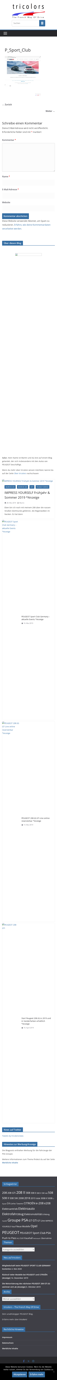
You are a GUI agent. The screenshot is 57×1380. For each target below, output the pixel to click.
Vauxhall (28, 1238)
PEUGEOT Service (42, 487)
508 (50, 1193)
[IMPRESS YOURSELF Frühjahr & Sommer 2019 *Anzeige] (28, 481)
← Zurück (7, 104)
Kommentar (9, 140)
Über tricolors (20, 473)
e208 (47, 1203)
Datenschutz (8, 1343)
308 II (33, 1192)
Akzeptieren (20, 1374)
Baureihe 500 (22, 487)
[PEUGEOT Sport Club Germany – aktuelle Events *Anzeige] (10, 620)
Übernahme (46, 1238)
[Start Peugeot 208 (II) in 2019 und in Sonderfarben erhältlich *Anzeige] (10, 1023)
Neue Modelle (23, 1226)
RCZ (18, 1238)
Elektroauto (26, 1208)
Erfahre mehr (36, 1374)
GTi (35, 1220)
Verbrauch (36, 1238)
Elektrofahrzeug (13, 1214)
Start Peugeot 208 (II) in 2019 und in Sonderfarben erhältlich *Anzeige (36, 1021)
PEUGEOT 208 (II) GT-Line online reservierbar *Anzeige (35, 819)
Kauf (14, 1226)
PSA (48, 1233)
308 (28, 1193)
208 (4, 1193)
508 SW (14, 1198)
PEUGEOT (10, 1232)
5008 (50, 1198)
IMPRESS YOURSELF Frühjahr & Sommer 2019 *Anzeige (27, 495)
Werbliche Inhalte (10, 1162)
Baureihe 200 (10, 487)
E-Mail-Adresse (10, 189)
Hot (31, 487)
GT (30, 1220)
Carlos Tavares (16, 1203)
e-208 (40, 1203)
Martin (21, 503)
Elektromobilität (33, 1214)
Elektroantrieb (10, 1208)
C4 (8, 1203)
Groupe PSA (18, 1220)
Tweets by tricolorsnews (12, 1136)
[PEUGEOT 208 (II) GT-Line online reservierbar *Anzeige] (10, 822)
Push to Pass (9, 1238)
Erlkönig (46, 1214)
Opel (34, 1226)
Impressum (7, 1337)
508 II (5, 1198)
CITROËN (29, 1203)
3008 (38, 1198)
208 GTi (11, 1192)
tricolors (23, 1319)
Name (6, 176)
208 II (20, 1192)
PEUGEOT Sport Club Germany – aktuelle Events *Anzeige (35, 618)
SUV (22, 1238)
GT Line (41, 1220)
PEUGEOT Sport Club (32, 1233)
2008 (21, 1198)
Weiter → (50, 111)
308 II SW (40, 1193)
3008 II (44, 1198)
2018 (27, 1198)
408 (46, 1193)
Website (6, 202)
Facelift (4, 1221)
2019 (33, 1198)
